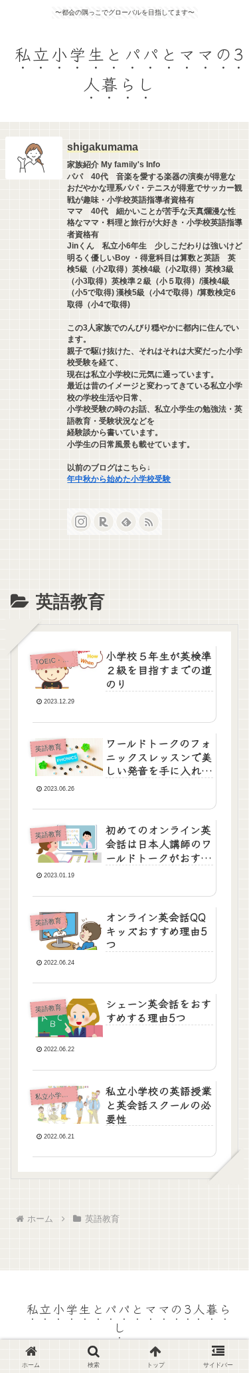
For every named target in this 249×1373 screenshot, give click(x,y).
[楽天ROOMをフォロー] (103, 521)
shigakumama (102, 147)
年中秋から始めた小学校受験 (119, 478)
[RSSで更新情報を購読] (148, 521)
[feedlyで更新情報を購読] (126, 521)
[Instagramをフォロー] (81, 521)
